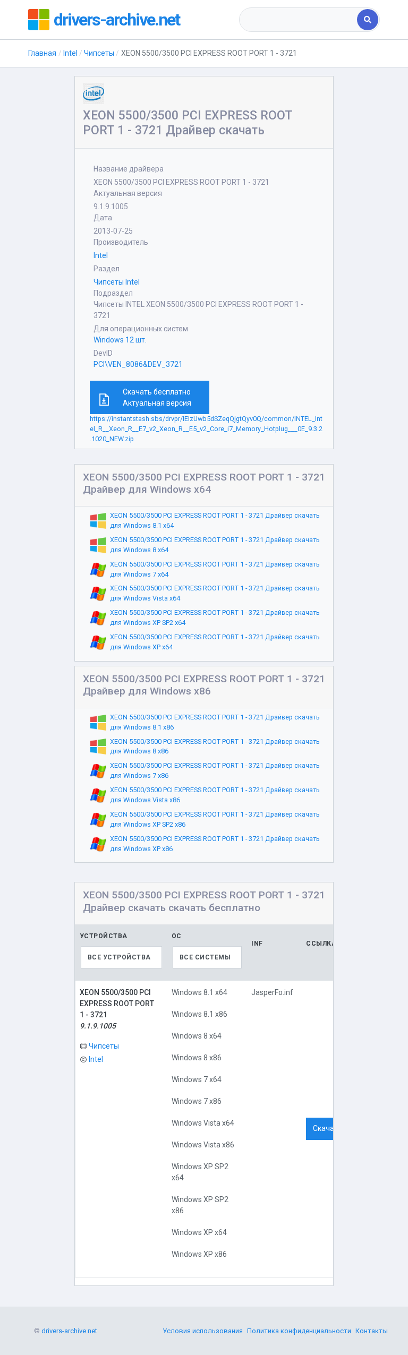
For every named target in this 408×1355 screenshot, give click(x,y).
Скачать (327, 1128)
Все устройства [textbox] (119, 957)
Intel (70, 53)
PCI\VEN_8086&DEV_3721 (138, 364)
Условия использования (203, 1331)
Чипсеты (99, 53)
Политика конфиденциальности (299, 1331)
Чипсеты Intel (117, 282)
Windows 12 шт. (120, 340)
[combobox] (299, 19)
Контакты (371, 1331)
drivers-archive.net (117, 20)
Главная (42, 53)
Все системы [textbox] (205, 957)
